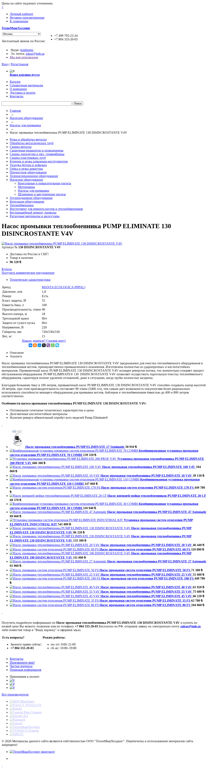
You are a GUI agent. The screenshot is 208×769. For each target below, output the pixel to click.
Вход (5, 64)
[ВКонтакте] (30, 345)
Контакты (16, 658)
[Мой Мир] (39, 345)
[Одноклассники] (35, 345)
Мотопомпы (26, 187)
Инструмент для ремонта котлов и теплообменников (46, 209)
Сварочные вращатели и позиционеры (36, 150)
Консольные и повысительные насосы (44, 183)
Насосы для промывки (25, 125)
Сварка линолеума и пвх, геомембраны (37, 154)
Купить (7, 269)
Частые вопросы (21, 666)
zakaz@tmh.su (35, 53)
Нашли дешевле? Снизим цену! (44, 340)
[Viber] (48, 345)
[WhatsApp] (53, 345)
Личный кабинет (21, 14)
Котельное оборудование (27, 201)
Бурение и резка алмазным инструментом (39, 161)
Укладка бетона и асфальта (28, 165)
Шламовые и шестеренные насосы (42, 194)
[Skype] (57, 345)
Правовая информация (25, 669)
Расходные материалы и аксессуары (35, 216)
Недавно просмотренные (27, 17)
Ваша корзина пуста (25, 74)
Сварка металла (20, 146)
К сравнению (19, 21)
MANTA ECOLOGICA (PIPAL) (63, 287)
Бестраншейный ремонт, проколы (33, 212)
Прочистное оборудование (28, 172)
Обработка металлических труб (31, 143)
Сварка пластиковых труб (28, 157)
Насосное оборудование (26, 118)
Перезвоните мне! (22, 662)
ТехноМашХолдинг (16, 28)
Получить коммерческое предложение (28, 272)
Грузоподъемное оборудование (31, 198)
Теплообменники (22, 205)
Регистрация (19, 64)
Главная (15, 110)
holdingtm (26, 50)
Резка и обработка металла (28, 139)
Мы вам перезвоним (24, 57)
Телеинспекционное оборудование (34, 176)
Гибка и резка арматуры (26, 168)
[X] (44, 345)
